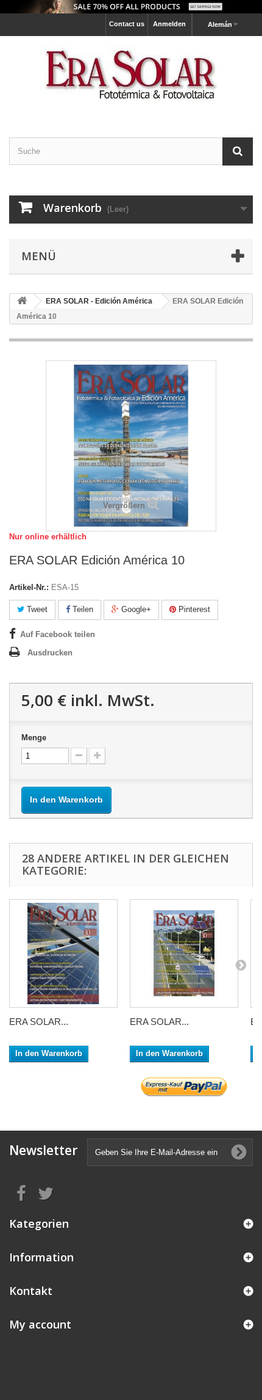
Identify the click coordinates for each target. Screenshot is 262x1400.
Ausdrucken (50, 652)
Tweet (36, 609)
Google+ (135, 609)
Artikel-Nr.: (29, 587)
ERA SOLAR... (38, 1021)
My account (40, 1324)
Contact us (126, 23)
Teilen (81, 609)
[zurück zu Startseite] (22, 301)
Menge (33, 737)
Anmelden (169, 23)
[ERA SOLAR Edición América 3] (184, 953)
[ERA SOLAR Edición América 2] (63, 953)
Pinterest (193, 609)
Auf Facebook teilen (57, 634)
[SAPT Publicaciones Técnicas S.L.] (131, 76)
